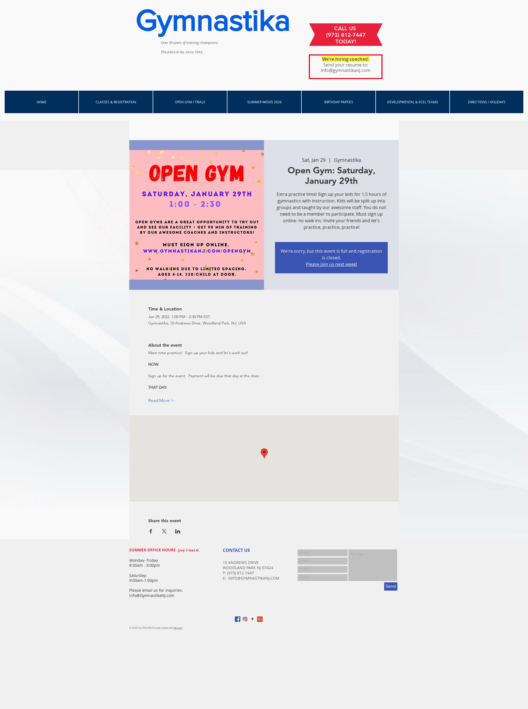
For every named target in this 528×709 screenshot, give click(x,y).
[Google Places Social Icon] (252, 619)
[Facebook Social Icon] (237, 619)
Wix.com (178, 628)
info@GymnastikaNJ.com (151, 595)
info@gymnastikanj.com (345, 70)
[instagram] (245, 619)
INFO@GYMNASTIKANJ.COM (253, 578)
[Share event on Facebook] (150, 531)
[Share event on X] (164, 531)
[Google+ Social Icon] (260, 619)
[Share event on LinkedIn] (177, 531)
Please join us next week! (331, 264)
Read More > (161, 400)
